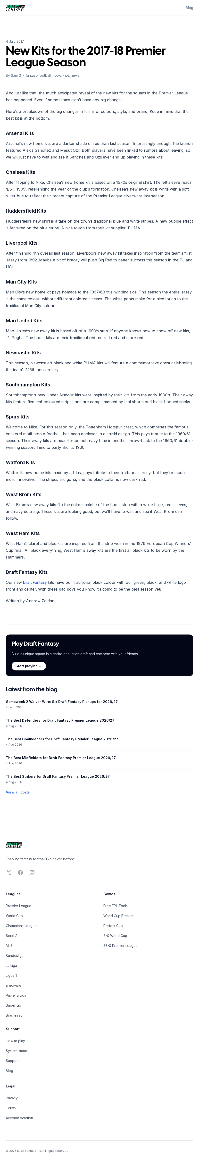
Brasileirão (14, 1015)
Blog (189, 8)
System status (17, 1051)
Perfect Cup (113, 926)
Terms (11, 1108)
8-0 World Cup (115, 936)
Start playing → (29, 666)
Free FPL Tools (115, 906)
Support (12, 1061)
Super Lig (13, 1005)
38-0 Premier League (120, 946)
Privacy (12, 1098)
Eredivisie (13, 985)
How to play (15, 1041)
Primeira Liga (16, 995)
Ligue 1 (11, 975)
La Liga (11, 965)
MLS (9, 946)
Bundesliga (15, 955)
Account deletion (19, 1118)
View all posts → (20, 792)
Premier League (18, 906)
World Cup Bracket (118, 916)
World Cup (14, 916)
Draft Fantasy (35, 582)
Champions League (21, 926)
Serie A (11, 936)
